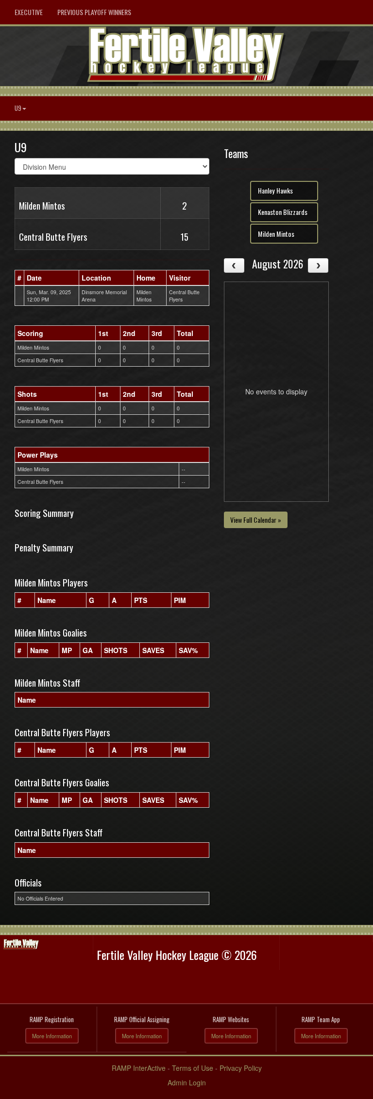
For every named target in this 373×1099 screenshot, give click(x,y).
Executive (29, 12)
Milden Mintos (276, 234)
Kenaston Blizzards (282, 212)
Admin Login (187, 1082)
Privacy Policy (241, 1068)
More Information (52, 1036)
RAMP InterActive (139, 1068)
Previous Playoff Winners (94, 12)
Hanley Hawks (275, 190)
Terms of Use (192, 1068)
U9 (18, 108)
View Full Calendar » (255, 519)
